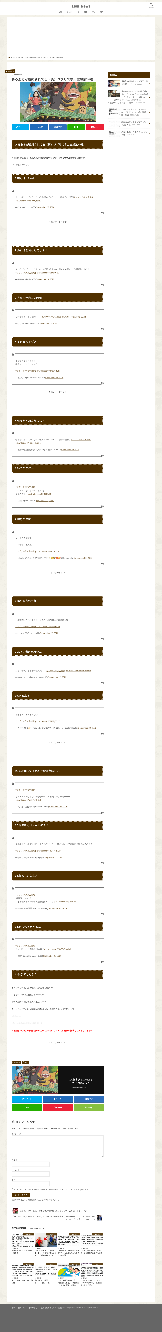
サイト (14, 1180)
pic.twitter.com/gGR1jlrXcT (47, 551)
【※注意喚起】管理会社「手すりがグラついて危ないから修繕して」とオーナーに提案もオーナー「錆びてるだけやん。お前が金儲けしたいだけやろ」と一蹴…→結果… (128, 97)
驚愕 (101, 12)
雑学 (85, 12)
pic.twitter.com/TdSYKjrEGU (48, 851)
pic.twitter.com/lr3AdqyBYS (47, 371)
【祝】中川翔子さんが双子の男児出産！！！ (134, 82)
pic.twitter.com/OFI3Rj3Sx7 (47, 721)
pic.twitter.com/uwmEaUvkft (74, 317)
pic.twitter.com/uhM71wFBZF (28, 800)
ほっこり (70, 12)
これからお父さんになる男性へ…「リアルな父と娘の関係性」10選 (133, 112)
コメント (16, 1134)
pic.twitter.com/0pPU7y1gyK (28, 201)
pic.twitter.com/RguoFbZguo (28, 443)
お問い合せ (33, 1308)
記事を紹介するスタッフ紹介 (52, 1308)
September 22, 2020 (45, 207)
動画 (60, 12)
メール (15, 1170)
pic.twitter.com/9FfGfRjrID (39, 494)
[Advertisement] (81, 37)
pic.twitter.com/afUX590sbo (47, 627)
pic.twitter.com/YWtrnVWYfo (78, 671)
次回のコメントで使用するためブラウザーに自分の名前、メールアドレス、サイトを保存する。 (52, 1189)
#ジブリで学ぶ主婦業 (84, 197)
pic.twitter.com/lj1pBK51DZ (66, 902)
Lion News (81, 5)
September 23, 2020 (45, 279)
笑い (93, 12)
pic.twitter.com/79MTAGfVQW (57, 949)
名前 (14, 1160)
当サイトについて (18, 1308)
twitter (19, 1016)
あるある (17, 1062)
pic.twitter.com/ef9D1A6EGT (48, 273)
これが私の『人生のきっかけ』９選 (134, 133)
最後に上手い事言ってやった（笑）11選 (133, 123)
